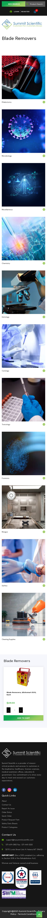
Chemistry (6, 263)
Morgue (5, 532)
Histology (5, 317)
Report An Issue (8, 808)
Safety (4, 586)
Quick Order (7, 816)
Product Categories (9, 827)
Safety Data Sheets (9, 823)
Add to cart (23, 718)
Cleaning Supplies (8, 639)
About (4, 801)
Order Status (7, 812)
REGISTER (25, 11)
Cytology (5, 371)
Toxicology (6, 424)
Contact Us (6, 805)
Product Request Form (10, 820)
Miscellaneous (7, 209)
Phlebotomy (6, 102)
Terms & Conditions (27, 914)
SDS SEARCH (14, 4)
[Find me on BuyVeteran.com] (22, 877)
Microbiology (7, 156)
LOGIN (16, 11)
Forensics (5, 478)
